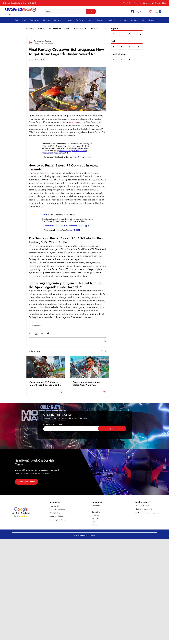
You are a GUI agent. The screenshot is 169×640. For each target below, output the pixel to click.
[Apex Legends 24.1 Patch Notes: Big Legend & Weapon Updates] (45, 367)
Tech (67, 28)
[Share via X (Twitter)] (36, 333)
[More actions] (104, 42)
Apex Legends (80, 28)
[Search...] (91, 11)
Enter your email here (52, 424)
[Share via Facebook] (30, 333)
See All (104, 351)
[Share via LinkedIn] (42, 333)
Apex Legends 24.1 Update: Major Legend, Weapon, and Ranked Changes (44, 383)
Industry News (55, 28)
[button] (158, 11)
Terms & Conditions (57, 509)
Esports (41, 28)
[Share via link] (48, 333)
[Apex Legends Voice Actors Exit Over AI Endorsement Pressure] (89, 367)
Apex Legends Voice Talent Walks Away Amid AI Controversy (86, 383)
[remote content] (67, 150)
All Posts (29, 28)
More (93, 28)
